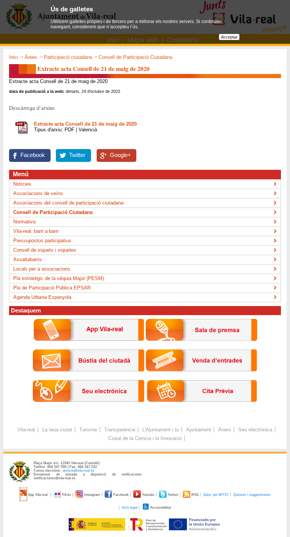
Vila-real (26, 429)
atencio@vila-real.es (78, 470)
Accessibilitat (160, 507)
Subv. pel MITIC (216, 495)
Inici (13, 57)
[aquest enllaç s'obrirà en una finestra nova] (88, 408)
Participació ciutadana (68, 57)
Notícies (22, 184)
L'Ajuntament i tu (160, 429)
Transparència (119, 429)
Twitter (77, 155)
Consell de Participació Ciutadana (135, 57)
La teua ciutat (57, 429)
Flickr (66, 495)
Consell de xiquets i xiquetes (44, 250)
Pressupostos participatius (42, 240)
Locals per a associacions (41, 269)
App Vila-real (38, 495)
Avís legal (129, 507)
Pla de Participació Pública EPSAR (52, 288)
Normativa (24, 222)
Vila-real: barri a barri (36, 231)
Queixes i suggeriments (251, 495)
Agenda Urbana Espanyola (42, 297)
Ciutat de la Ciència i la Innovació (145, 438)
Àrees (31, 57)
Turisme (88, 429)
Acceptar (229, 37)
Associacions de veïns (38, 193)
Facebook (32, 155)
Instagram (92, 495)
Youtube (148, 495)
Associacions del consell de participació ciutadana (68, 203)
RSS (195, 495)
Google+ (120, 155)
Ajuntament (198, 429)
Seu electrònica (255, 429)
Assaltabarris (27, 259)
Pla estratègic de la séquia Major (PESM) (58, 278)
